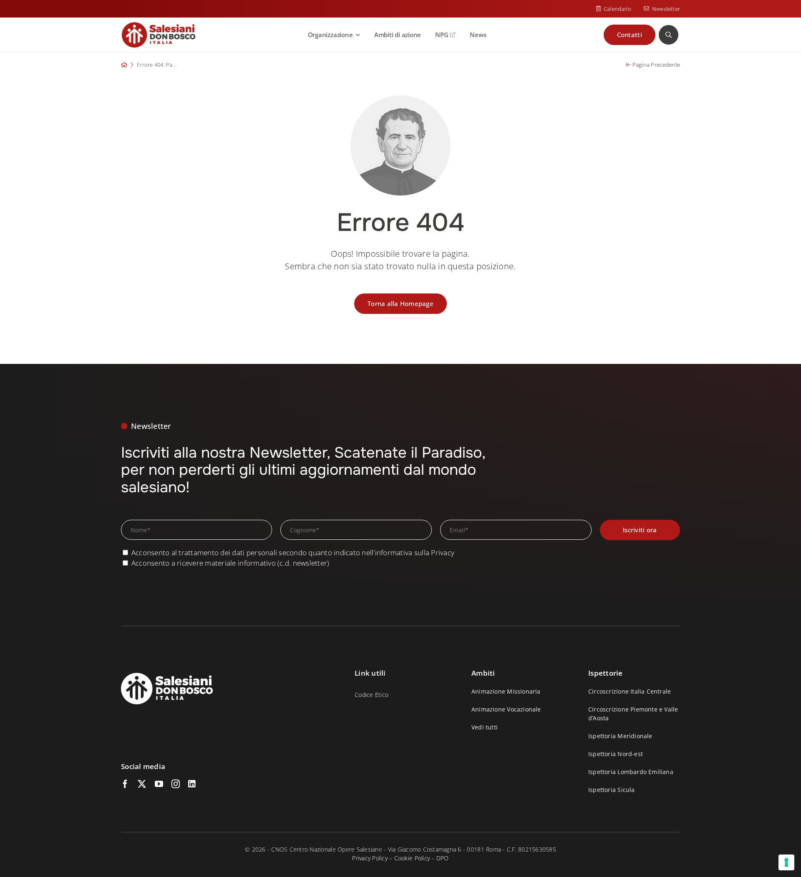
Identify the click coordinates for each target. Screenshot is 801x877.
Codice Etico (371, 695)
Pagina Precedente (655, 64)
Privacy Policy (370, 858)
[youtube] (159, 784)
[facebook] (125, 784)
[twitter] (142, 784)
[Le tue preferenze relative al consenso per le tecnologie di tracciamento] (786, 862)
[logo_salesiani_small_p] (158, 25)
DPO (442, 858)
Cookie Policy (412, 858)
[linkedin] (192, 784)
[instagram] (175, 784)
